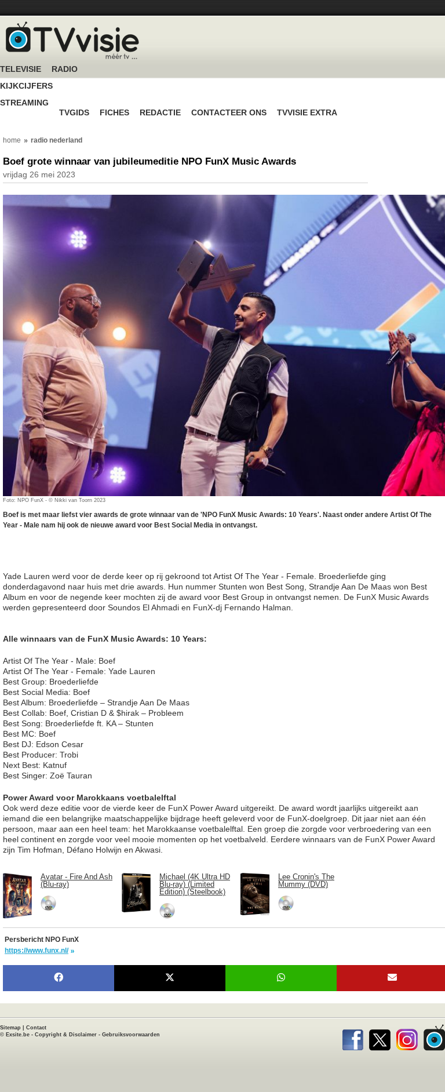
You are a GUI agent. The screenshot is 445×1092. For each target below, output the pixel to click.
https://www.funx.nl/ (36, 951)
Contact (36, 1028)
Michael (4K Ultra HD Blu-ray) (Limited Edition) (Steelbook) (194, 884)
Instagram (407, 1037)
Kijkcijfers (26, 86)
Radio (65, 69)
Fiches (114, 112)
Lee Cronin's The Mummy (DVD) (306, 880)
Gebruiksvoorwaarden (131, 1035)
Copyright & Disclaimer (66, 1035)
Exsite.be (18, 1035)
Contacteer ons (229, 112)
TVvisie (434, 1037)
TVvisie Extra (307, 112)
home (12, 140)
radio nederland (56, 140)
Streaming (24, 103)
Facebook (352, 1037)
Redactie (160, 112)
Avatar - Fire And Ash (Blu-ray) (76, 880)
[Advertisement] (95, 556)
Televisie (20, 69)
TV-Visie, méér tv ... (72, 40)
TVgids (74, 112)
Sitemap (10, 1028)
